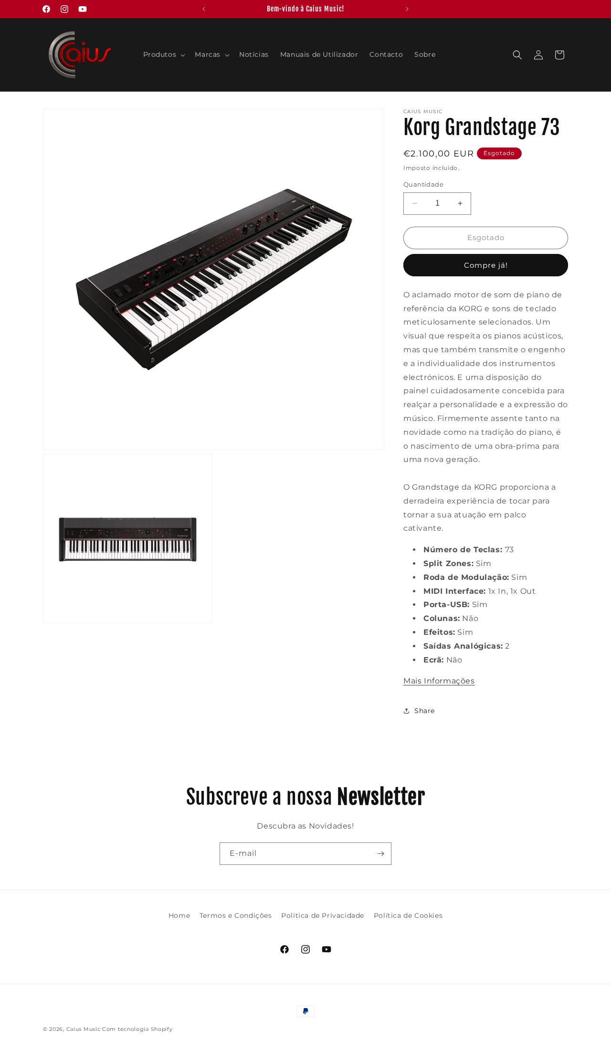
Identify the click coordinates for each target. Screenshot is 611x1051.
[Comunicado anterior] (203, 9)
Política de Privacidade (322, 915)
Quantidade (423, 184)
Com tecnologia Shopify (137, 1029)
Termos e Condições (236, 915)
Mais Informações (439, 680)
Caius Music (83, 1029)
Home (179, 915)
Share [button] (424, 710)
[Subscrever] (380, 853)
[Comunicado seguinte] (407, 9)
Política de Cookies (408, 915)
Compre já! (486, 265)
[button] (163, 54)
